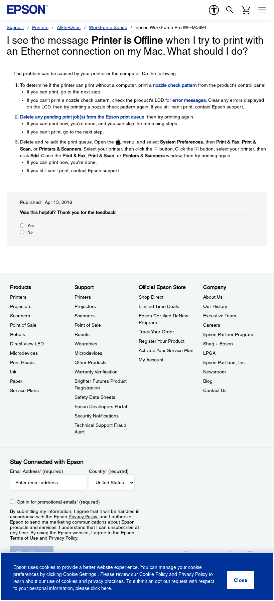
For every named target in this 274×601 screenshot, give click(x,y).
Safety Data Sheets (95, 397)
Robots (17, 334)
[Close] (240, 580)
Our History (215, 306)
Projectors (20, 306)
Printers (40, 27)
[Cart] (246, 10)
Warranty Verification (96, 371)
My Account (151, 359)
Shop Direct (151, 297)
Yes (30, 225)
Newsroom (214, 371)
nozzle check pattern (175, 85)
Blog (208, 381)
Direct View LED (27, 343)
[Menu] (262, 10)
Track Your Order (156, 331)
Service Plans (24, 390)
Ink (13, 371)
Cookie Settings (80, 574)
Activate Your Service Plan (166, 350)
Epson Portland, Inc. (224, 362)
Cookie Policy (153, 574)
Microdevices (24, 353)
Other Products (91, 362)
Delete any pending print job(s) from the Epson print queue (82, 116)
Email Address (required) (36, 471)
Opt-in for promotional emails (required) (58, 502)
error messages (189, 100)
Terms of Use (24, 538)
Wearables (86, 343)
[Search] (230, 10)
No (30, 232)
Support (15, 27)
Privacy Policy (82, 516)
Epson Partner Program (228, 334)
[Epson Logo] (27, 9)
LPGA (209, 353)
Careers (211, 325)
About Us (213, 297)
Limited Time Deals (159, 306)
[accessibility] (214, 10)
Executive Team (219, 315)
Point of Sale (23, 325)
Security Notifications (97, 415)
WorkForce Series (108, 27)
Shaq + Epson (218, 343)
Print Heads (22, 362)
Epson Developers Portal (101, 406)
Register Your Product (161, 341)
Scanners (20, 315)
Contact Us (215, 390)
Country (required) (109, 471)
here (106, 588)
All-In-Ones (69, 27)
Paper (16, 381)
